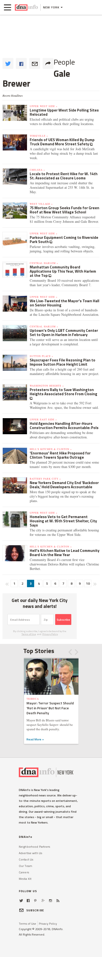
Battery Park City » (45, 478)
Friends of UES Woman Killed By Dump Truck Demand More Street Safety (62, 142)
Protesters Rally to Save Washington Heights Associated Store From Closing (63, 392)
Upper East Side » (43, 419)
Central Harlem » (44, 263)
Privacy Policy (50, 634)
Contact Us (26, 859)
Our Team (25, 865)
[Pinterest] (35, 900)
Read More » (35, 739)
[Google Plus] (43, 900)
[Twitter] (21, 900)
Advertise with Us (30, 853)
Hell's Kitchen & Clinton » (51, 449)
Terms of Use (29, 634)
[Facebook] (28, 900)
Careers (24, 872)
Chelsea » (37, 169)
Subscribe (63, 619)
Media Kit (25, 878)
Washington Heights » (47, 385)
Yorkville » (39, 135)
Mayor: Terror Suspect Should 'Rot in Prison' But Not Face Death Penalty (50, 707)
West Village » (41, 204)
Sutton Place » (41, 356)
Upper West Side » (43, 106)
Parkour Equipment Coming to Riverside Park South (64, 239)
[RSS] (57, 900)
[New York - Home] (26, 7)
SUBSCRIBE (35, 910)
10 (88, 583)
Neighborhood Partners (34, 846)
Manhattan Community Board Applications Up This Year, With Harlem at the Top (63, 271)
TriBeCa (32, 698)
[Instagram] (50, 900)
